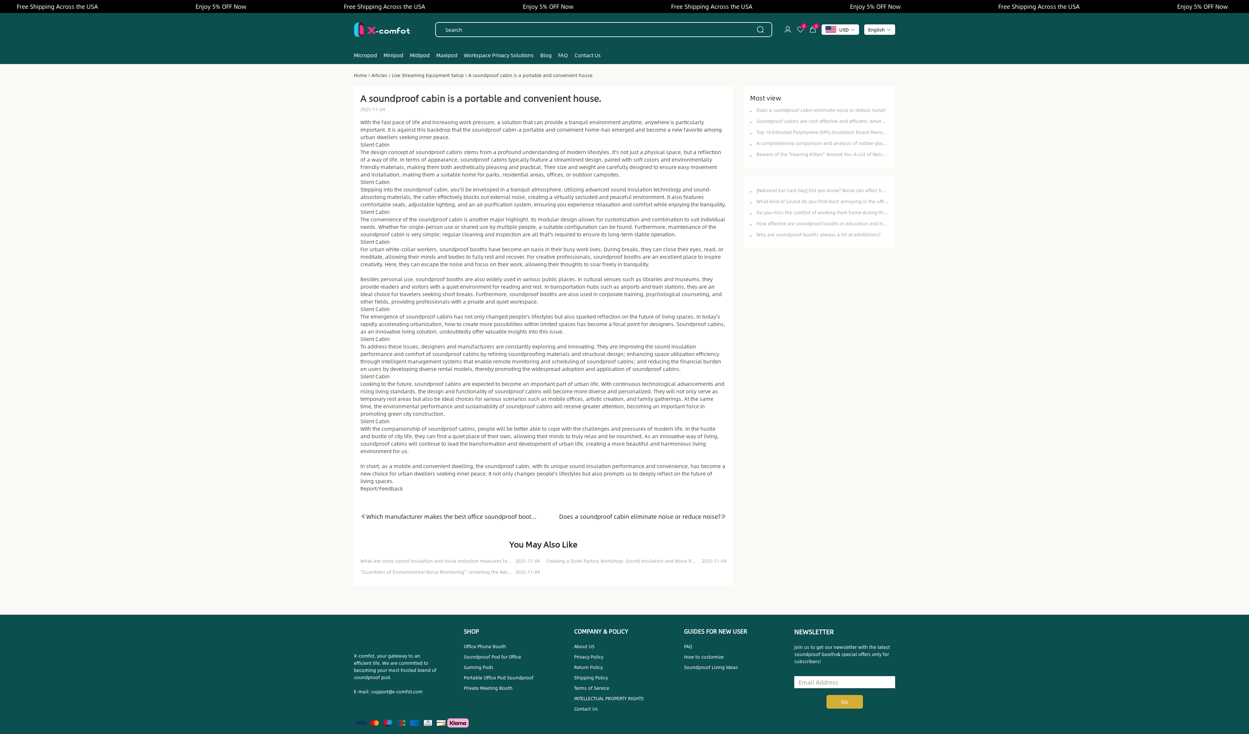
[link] (360, 75)
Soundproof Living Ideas (711, 667)
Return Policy (588, 667)
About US (584, 646)
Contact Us (586, 708)
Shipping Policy (591, 677)
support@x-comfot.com (397, 691)
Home (360, 75)
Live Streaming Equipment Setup (428, 75)
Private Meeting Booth (488, 687)
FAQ (688, 646)
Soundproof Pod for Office (492, 656)
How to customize (704, 656)
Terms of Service (591, 687)
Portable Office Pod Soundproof (498, 677)
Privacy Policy (588, 656)
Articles (379, 75)
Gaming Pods (478, 667)
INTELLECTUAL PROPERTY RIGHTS (609, 698)
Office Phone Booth (485, 646)
